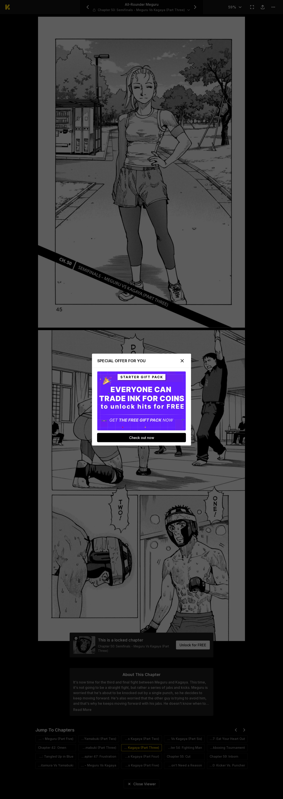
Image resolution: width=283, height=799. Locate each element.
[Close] (182, 360)
